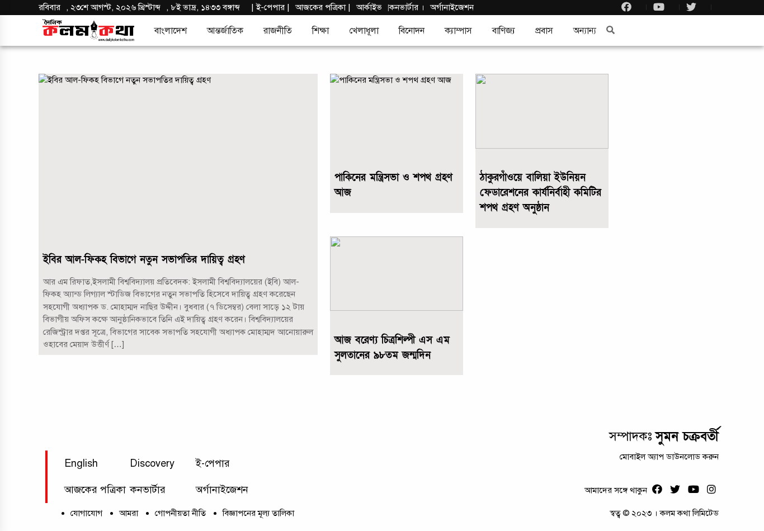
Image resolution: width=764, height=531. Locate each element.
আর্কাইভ (369, 7)
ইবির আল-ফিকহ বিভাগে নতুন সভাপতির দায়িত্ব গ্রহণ (144, 259)
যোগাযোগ (86, 513)
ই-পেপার (270, 7)
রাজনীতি (277, 30)
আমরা (128, 513)
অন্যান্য (584, 30)
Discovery (152, 463)
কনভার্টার (405, 7)
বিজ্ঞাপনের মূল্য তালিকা (258, 513)
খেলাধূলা (364, 30)
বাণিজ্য (503, 30)
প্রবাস (544, 30)
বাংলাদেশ (170, 30)
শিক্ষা (320, 30)
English (81, 463)
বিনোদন (412, 30)
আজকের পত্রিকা (95, 489)
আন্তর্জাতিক (225, 30)
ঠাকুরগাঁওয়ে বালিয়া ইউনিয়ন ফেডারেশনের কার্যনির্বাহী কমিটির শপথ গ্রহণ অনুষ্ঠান (540, 192)
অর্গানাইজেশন (452, 7)
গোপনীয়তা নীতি (180, 513)
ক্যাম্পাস (458, 30)
